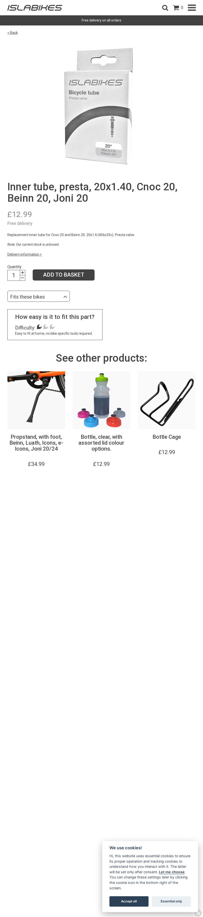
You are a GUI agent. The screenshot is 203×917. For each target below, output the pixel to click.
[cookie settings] (198, 912)
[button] (165, 7)
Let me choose (172, 872)
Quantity (14, 266)
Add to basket (63, 275)
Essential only (171, 901)
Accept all (129, 901)
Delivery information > (24, 254)
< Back (12, 33)
